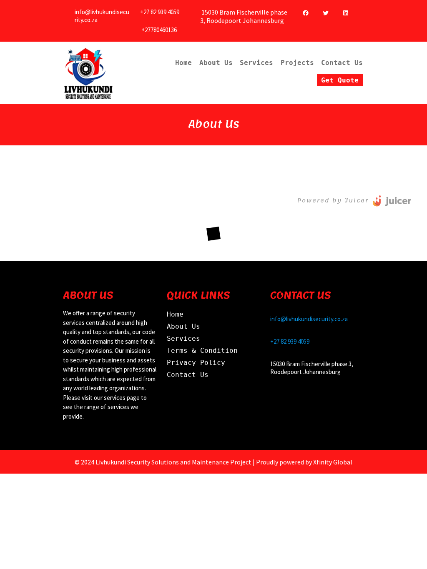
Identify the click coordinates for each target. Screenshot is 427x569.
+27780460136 (159, 30)
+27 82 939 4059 (159, 12)
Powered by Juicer (333, 200)
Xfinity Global (332, 462)
